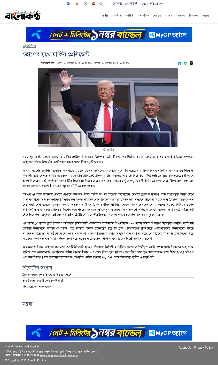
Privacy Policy (203, 348)
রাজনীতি (117, 15)
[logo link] (23, 15)
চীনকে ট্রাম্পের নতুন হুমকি (37, 286)
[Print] (191, 63)
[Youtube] (93, 3)
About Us (185, 348)
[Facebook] (68, 3)
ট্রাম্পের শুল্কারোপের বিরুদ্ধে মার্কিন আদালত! (47, 275)
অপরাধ (169, 15)
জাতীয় (105, 15)
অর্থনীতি (129, 15)
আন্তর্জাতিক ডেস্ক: (48, 63)
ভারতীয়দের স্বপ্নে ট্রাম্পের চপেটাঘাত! (43, 281)
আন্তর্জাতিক (143, 15)
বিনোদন (193, 15)
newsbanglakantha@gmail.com (59, 355)
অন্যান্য (205, 15)
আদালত (181, 15)
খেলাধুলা (157, 15)
